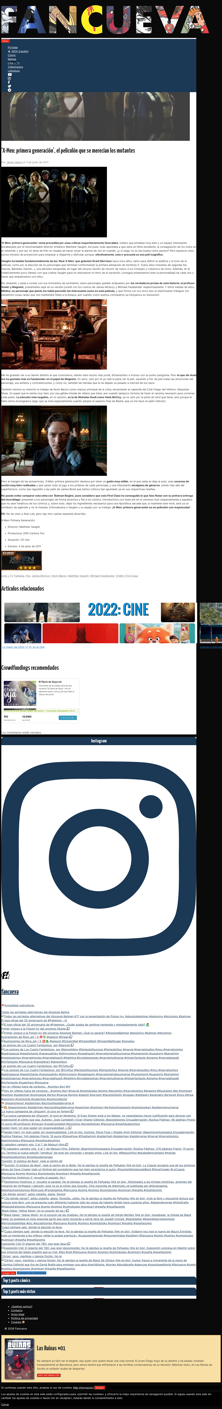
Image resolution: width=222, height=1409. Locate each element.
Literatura (14, 70)
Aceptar (100, 1387)
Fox (28, 575)
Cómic (12, 55)
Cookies (16, 1322)
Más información (83, 1387)
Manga (12, 59)
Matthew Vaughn (78, 575)
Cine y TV (14, 63)
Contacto (17, 1310)
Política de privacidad (24, 1318)
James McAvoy (41, 575)
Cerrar (5, 1404)
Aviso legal (17, 1314)
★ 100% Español (18, 51)
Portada (13, 47)
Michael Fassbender (102, 575)
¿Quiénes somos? (21, 1306)
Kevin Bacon (59, 575)
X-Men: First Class (127, 575)
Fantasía (19, 575)
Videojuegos (15, 66)
